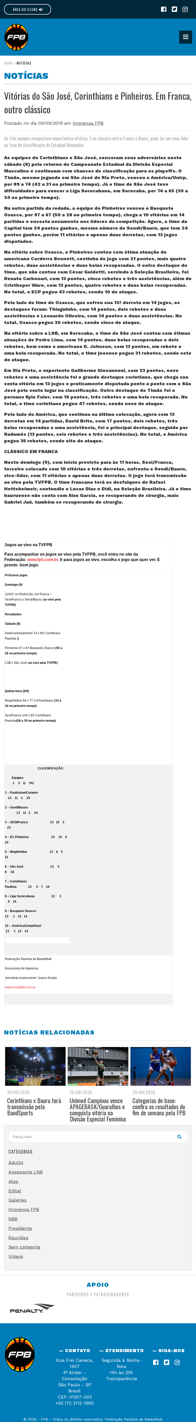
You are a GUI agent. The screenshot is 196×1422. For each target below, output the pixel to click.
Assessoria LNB (25, 1172)
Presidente (20, 1228)
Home (8, 63)
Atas (13, 1181)
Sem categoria (24, 1247)
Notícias (24, 63)
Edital (14, 1190)
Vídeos (15, 1256)
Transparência (121, 1378)
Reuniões (18, 1237)
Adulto (15, 1162)
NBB (12, 1218)
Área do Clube (26, 9)
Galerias (17, 1200)
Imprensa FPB (88, 123)
